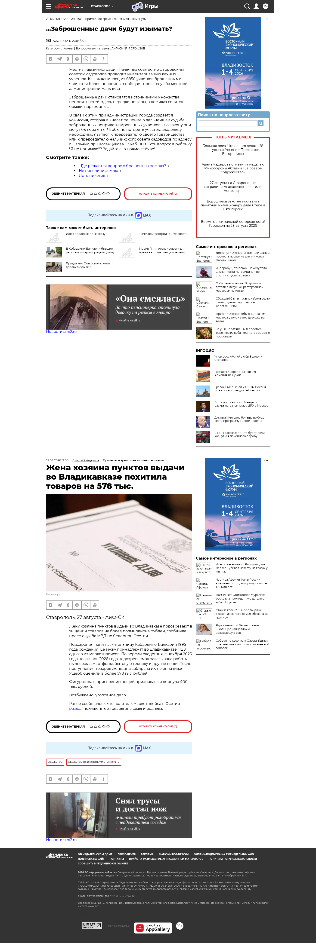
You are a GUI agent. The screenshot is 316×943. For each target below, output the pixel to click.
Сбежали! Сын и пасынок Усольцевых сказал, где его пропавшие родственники (243, 302)
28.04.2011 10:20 (57, 19)
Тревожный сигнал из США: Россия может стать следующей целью (240, 389)
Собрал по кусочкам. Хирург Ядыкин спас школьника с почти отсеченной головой (243, 644)
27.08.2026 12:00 (57, 460)
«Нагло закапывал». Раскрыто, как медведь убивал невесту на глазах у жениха (242, 568)
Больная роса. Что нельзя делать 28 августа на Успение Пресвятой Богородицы (233, 150)
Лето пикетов (92, 175)
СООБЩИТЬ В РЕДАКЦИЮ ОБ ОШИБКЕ (103, 863)
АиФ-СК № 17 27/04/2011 (128, 48)
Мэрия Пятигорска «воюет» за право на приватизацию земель (162, 250)
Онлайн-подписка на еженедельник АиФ (224, 854)
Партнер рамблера (118, 926)
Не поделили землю (98, 170)
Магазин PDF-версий (174, 854)
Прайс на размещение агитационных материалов (166, 858)
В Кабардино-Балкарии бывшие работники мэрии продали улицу (90, 250)
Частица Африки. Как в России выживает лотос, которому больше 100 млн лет (241, 583)
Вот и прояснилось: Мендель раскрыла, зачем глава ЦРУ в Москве (241, 404)
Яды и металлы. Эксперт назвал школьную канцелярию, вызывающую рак (238, 629)
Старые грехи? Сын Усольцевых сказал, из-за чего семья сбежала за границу (242, 613)
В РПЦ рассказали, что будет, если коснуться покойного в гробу (239, 434)
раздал (76, 708)
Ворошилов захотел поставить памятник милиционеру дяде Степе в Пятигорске (233, 205)
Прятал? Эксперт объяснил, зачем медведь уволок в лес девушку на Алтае (240, 317)
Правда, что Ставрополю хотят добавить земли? (88, 265)
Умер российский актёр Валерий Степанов (238, 358)
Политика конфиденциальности (233, 858)
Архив (68, 48)
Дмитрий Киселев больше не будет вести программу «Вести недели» (240, 419)
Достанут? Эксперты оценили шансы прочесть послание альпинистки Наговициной (243, 256)
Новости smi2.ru (61, 331)
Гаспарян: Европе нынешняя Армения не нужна (235, 373)
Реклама (147, 854)
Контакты (117, 858)
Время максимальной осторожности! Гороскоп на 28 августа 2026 (233, 224)
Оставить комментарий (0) (158, 193)
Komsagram (55, 594)
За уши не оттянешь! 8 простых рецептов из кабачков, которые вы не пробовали (243, 332)
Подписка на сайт (91, 858)
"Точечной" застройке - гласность (163, 234)
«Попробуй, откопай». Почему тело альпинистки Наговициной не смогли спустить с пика (241, 271)
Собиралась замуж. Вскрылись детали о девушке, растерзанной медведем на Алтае (239, 287)
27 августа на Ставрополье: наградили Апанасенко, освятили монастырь (233, 187)
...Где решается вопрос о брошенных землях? (122, 166)
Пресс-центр (127, 854)
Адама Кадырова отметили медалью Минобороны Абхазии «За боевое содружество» (233, 168)
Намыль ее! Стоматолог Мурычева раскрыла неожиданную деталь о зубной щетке (241, 598)
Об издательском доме (95, 854)
